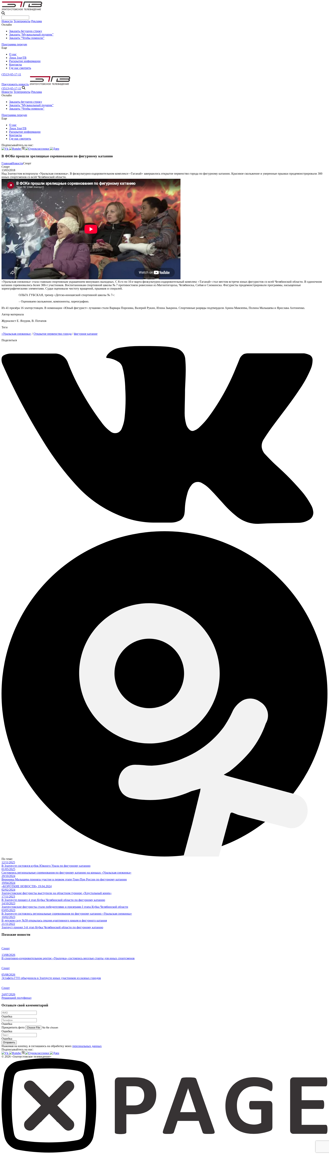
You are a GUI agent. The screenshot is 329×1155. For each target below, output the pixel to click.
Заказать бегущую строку (25, 31)
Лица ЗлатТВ (17, 57)
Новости (7, 21)
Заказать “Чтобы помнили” (26, 38)
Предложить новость (15, 84)
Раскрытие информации (25, 61)
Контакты (15, 64)
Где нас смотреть (20, 68)
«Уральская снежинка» (16, 333)
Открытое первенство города (53, 333)
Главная (7, 163)
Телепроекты (22, 21)
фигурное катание (85, 333)
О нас (13, 54)
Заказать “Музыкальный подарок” (31, 34)
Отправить (9, 1042)
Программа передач (14, 44)
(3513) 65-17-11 (11, 74)
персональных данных (87, 1046)
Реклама (36, 21)
